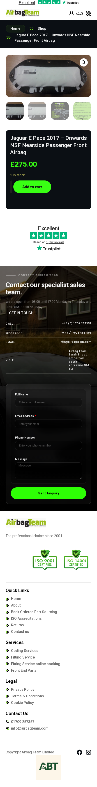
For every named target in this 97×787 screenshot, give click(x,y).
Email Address (25, 416)
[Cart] (79, 13)
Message (21, 459)
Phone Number (25, 437)
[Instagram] (88, 752)
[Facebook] (79, 752)
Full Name (21, 394)
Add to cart (32, 186)
